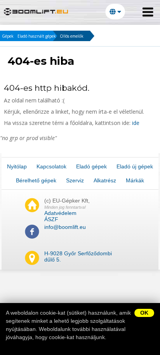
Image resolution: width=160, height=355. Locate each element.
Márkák (135, 180)
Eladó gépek (91, 166)
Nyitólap (17, 166)
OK (144, 313)
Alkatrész (105, 180)
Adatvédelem (60, 213)
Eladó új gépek (135, 166)
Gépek (8, 36)
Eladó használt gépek (36, 36)
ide (135, 122)
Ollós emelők (71, 36)
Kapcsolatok (51, 166)
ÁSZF (51, 219)
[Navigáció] (148, 12)
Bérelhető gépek (36, 180)
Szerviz (75, 180)
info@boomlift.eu (65, 227)
